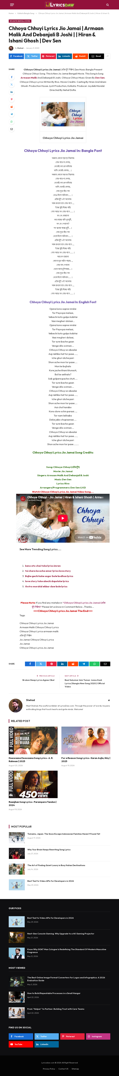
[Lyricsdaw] (59, 4)
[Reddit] (12, 107)
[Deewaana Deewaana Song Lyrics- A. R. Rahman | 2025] (33, 740)
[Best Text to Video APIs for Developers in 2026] (17, 884)
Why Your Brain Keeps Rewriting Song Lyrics (49, 849)
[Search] (107, 4)
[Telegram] (12, 114)
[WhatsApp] (12, 121)
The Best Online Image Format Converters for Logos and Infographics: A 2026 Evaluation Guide (66, 979)
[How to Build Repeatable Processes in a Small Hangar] (17, 997)
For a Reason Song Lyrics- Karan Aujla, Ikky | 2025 (85, 760)
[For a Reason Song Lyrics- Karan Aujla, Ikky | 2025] (85, 740)
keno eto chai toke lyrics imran (43, 565)
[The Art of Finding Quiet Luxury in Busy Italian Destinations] (17, 869)
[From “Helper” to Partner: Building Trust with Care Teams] (17, 1012)
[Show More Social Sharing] (107, 56)
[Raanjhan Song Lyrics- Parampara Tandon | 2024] (33, 784)
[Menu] (12, 4)
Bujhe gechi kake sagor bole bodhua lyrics (49, 576)
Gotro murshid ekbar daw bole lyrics (46, 586)
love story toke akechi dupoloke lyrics (47, 581)
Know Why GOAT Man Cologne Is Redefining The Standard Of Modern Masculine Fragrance (66, 951)
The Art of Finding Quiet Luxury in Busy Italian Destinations (56, 865)
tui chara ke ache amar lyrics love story (48, 570)
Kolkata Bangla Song (20, 21)
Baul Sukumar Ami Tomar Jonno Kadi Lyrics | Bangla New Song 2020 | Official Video (85, 683)
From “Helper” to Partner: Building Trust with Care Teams (55, 1009)
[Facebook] (12, 77)
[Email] (12, 129)
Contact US (63, 1069)
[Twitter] (12, 84)
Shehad (20, 48)
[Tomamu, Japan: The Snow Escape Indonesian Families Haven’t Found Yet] (17, 837)
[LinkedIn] (12, 92)
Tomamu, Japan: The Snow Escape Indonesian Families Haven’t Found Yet (63, 834)
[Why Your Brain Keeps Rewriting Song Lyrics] (17, 853)
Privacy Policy (49, 1069)
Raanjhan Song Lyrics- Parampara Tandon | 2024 (32, 803)
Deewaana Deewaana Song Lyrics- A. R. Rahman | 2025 (31, 760)
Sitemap (75, 1069)
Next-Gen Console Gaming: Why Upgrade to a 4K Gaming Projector (60, 933)
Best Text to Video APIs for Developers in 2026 (50, 881)
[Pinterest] (12, 99)
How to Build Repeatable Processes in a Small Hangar (53, 993)
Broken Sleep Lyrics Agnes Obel (38, 680)
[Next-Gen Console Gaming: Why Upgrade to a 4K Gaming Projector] (17, 937)
